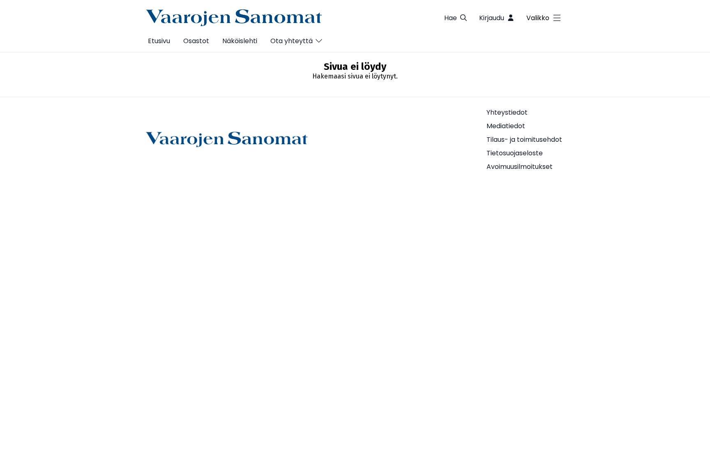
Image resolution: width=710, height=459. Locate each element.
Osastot (196, 41)
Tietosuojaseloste (514, 153)
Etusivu (159, 41)
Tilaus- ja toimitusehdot (524, 139)
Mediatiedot (505, 126)
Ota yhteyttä (291, 41)
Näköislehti (239, 41)
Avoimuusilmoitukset (519, 166)
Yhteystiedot (507, 112)
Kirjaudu (491, 18)
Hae (450, 18)
